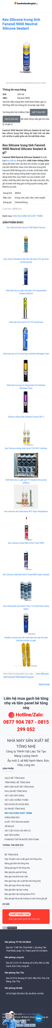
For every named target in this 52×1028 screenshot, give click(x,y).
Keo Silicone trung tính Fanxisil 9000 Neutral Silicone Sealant (21, 23)
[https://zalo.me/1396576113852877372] (38, 1018)
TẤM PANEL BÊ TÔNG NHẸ (17, 782)
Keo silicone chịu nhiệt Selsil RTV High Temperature (26, 511)
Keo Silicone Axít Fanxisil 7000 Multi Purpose (26, 227)
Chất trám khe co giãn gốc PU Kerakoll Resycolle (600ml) (26, 481)
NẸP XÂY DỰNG (12, 835)
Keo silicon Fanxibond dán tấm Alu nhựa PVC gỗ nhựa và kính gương (26, 260)
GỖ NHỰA (9, 826)
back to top (44, 684)
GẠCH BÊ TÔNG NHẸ (15, 778)
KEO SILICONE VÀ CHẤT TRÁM (28, 216)
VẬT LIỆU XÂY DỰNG (14, 795)
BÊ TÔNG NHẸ (11, 854)
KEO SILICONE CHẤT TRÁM (18, 813)
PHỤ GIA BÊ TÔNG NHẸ (16, 791)
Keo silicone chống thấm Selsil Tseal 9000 (26, 543)
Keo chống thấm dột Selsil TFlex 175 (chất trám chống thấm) (26, 607)
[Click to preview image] (26, 57)
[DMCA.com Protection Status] (9, 927)
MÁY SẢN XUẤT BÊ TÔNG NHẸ (19, 786)
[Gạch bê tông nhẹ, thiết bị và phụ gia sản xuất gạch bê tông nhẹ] (26, 3)
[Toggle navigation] (3, 10)
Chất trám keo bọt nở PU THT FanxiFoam (26, 322)
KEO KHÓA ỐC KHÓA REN (17, 804)
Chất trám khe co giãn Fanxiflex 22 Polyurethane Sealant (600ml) (26, 292)
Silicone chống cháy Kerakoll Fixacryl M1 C (26, 417)
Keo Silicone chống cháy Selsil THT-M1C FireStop (26, 448)
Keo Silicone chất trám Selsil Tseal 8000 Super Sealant (26, 574)
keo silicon (11, 160)
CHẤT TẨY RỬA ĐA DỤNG (17, 822)
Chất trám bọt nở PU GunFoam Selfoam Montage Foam (26, 354)
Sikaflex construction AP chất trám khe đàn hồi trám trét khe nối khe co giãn (26, 639)
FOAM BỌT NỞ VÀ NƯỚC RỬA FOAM (22, 839)
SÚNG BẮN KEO (12, 817)
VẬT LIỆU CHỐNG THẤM (16, 800)
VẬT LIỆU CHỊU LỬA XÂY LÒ (18, 830)
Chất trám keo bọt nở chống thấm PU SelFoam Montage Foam (26, 386)
